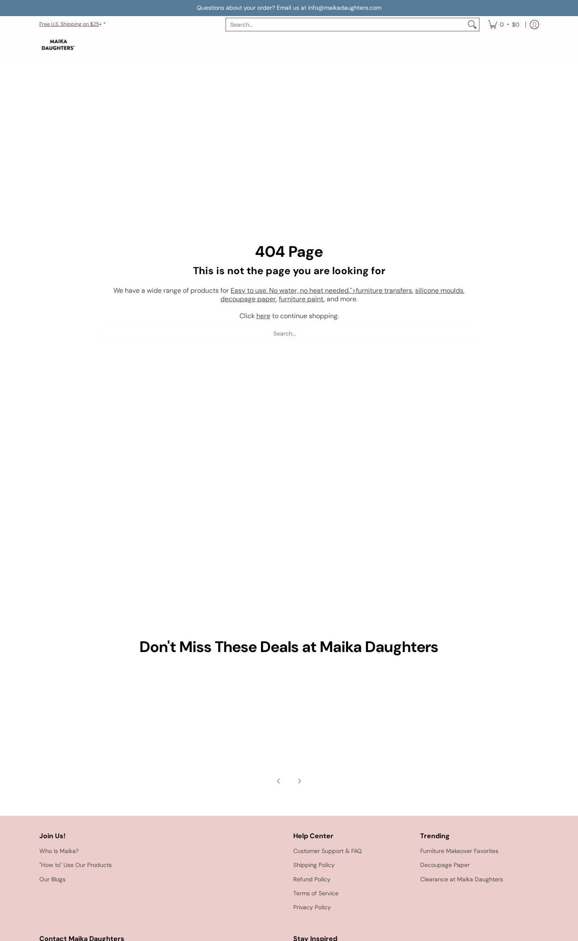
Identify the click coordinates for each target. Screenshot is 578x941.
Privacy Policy (312, 907)
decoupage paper (248, 298)
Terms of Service (316, 893)
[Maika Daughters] (58, 45)
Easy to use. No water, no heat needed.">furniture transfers (321, 290)
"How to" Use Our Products (75, 865)
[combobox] (345, 24)
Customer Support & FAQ (327, 851)
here (263, 315)
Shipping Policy (314, 865)
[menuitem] (504, 24)
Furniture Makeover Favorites (459, 851)
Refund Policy (311, 879)
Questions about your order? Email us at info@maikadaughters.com (289, 7)
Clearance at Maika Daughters (461, 879)
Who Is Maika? (59, 851)
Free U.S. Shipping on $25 (69, 24)
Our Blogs (52, 879)
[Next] (299, 781)
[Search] (472, 24)
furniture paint (301, 298)
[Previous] (279, 781)
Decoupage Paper (445, 865)
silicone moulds (439, 290)
